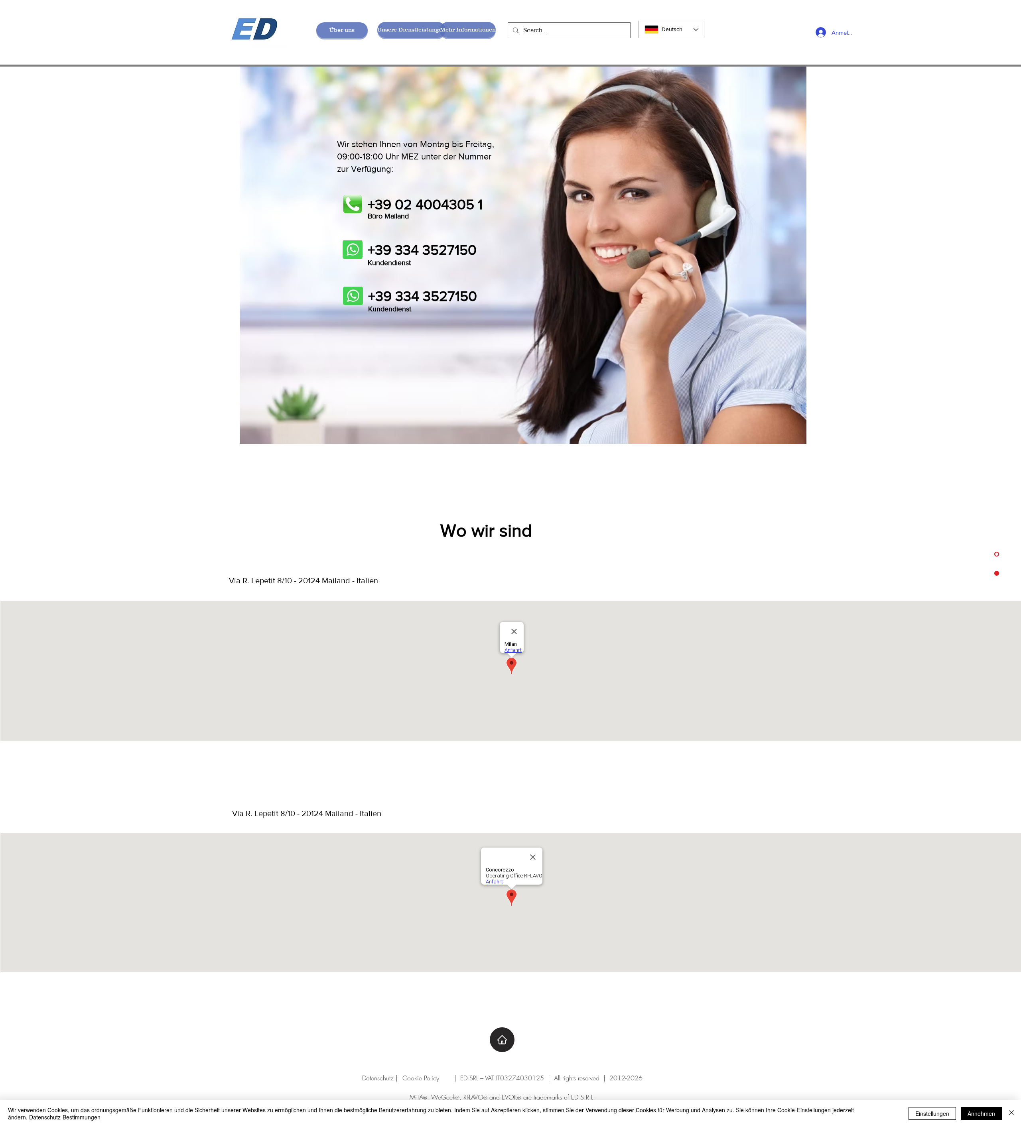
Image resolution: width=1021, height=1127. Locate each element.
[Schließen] (1011, 1113)
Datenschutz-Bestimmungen (65, 1117)
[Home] (502, 1039)
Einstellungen (932, 1113)
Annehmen (981, 1113)
